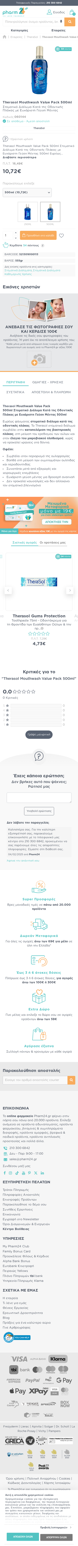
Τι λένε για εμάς (14, 1303)
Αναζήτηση (71, 1080)
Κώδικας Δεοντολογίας (24, 1483)
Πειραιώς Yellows (15, 1271)
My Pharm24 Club (16, 1246)
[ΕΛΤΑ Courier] (13, 1403)
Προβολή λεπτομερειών (53, 1527)
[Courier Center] (32, 1414)
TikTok (17, 1173)
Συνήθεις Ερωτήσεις (18, 1209)
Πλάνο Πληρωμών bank (23, 1276)
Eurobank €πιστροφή (18, 1266)
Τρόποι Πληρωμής (16, 1190)
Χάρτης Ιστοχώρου (57, 1483)
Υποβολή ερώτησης (39, 811)
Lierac (25, 1426)
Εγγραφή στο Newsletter (21, 1219)
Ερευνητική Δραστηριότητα (23, 1313)
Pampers (54, 1431)
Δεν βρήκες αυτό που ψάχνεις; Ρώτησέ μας (39, 784)
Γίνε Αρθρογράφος (16, 1327)
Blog (6, 1317)
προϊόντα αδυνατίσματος (39, 1124)
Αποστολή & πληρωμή (51, 392)
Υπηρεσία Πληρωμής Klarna (23, 1280)
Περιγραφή (15, 382)
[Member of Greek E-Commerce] (14, 1440)
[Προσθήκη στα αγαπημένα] (61, 236)
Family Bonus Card (17, 1251)
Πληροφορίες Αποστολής (21, 1194)
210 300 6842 (19, 1148)
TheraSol (39, 128)
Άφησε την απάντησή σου (23, 861)
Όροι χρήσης (15, 1478)
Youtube (23, 1173)
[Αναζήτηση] (69, 22)
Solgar (48, 1426)
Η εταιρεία (10, 1298)
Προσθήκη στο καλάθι (40, 235)
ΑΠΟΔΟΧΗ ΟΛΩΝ (23, 1536)
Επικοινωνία (11, 1214)
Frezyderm (10, 1426)
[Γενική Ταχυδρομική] (29, 1403)
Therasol (9, 406)
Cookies (64, 1478)
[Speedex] (48, 1403)
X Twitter (36, 1173)
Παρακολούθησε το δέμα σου (25, 1204)
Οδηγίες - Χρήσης (47, 382)
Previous (8, 590)
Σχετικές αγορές (25, 542)
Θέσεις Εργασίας (15, 1308)
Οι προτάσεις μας (53, 542)
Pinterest (29, 1173)
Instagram (10, 1173)
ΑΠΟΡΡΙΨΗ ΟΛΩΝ (56, 1537)
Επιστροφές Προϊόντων (20, 1199)
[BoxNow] (65, 1403)
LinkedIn (42, 1173)
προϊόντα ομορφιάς (34, 1132)
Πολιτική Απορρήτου (41, 1478)
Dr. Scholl (62, 1426)
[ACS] (48, 1414)
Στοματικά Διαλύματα (18, 270)
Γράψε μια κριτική (39, 734)
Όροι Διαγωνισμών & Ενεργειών (26, 1224)
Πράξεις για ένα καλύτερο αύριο (27, 1322)
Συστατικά (15, 392)
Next (69, 590)
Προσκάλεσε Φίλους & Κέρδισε (26, 1256)
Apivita (37, 1426)
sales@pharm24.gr (23, 1159)
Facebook (5, 1173)
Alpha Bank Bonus (16, 1261)
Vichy (42, 1431)
